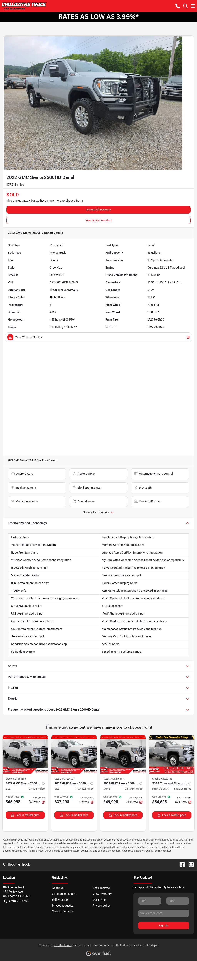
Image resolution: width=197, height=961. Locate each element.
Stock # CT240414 (113, 778)
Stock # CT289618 (162, 778)
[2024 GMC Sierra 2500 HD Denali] (123, 754)
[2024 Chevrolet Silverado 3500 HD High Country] (171, 754)
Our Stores (99, 900)
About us (57, 888)
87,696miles (37, 788)
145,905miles (182, 788)
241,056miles (134, 788)
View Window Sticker (28, 337)
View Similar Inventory (98, 220)
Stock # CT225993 (64, 778)
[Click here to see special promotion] (98, 17)
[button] (178, 6)
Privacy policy (101, 905)
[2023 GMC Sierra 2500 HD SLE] (25, 754)
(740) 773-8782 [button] (18, 901)
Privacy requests (62, 905)
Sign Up (163, 925)
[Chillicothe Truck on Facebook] (180, 864)
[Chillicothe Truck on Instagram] (189, 864)
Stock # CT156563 (16, 778)
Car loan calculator (64, 894)
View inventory (102, 894)
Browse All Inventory (98, 209)
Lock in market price (27, 815)
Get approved (101, 888)
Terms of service (62, 911)
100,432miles (85, 788)
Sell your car (60, 900)
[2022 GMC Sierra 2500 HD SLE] (74, 754)
